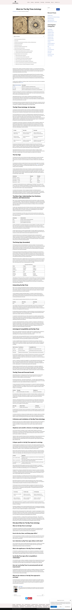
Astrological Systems (51, 40)
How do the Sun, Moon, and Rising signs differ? (22, 56)
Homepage (14, 11)
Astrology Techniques (38, 605)
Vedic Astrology (47, 2)
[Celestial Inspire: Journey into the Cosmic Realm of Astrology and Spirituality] (15, 2)
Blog (17, 11)
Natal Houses (50, 51)
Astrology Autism (50, 15)
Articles (28, 2)
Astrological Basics (27, 604)
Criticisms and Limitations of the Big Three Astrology (22, 49)
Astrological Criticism (51, 32)
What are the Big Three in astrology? (21, 55)
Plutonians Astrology (51, 18)
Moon (13, 88)
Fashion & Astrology (45, 605)
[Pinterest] (31, 598)
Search (49, 7)
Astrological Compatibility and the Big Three (20, 46)
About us (52, 2)
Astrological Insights (42, 604)
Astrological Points (50, 37)
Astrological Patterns (51, 35)
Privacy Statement (62, 608)
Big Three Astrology (17, 85)
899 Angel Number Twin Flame (52, 21)
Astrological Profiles (51, 38)
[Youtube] (29, 598)
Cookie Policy (58, 608)
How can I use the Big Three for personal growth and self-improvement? (26, 62)
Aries (37, 164)
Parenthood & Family (51, 54)
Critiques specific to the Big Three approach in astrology (24, 52)
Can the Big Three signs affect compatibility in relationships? (24, 61)
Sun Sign (14, 86)
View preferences (67, 606)
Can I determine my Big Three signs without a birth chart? (24, 58)
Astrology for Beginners (51, 43)
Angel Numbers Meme (51, 20)
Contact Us (56, 2)
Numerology (42, 2)
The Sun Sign (16, 40)
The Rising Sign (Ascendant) (18, 43)
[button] (70, 600)
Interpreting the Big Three (18, 45)
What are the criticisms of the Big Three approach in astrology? (25, 64)
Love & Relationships (51, 49)
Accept (54, 606)
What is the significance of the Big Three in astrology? (23, 59)
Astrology (32, 2)
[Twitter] (26, 598)
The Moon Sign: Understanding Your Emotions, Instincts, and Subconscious (25, 42)
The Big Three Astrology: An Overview (19, 39)
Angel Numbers (37, 2)
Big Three (21, 82)
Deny (60, 606)
